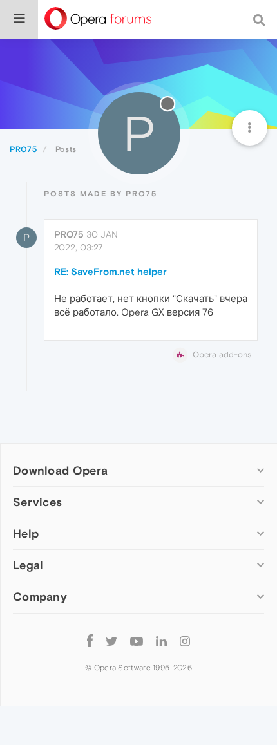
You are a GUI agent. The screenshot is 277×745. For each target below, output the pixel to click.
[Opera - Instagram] (184, 641)
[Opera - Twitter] (111, 641)
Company (40, 596)
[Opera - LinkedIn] (161, 641)
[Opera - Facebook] (90, 641)
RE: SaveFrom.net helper (110, 271)
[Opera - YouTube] (136, 641)
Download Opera (60, 470)
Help (26, 533)
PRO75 (69, 234)
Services (37, 502)
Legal (28, 565)
